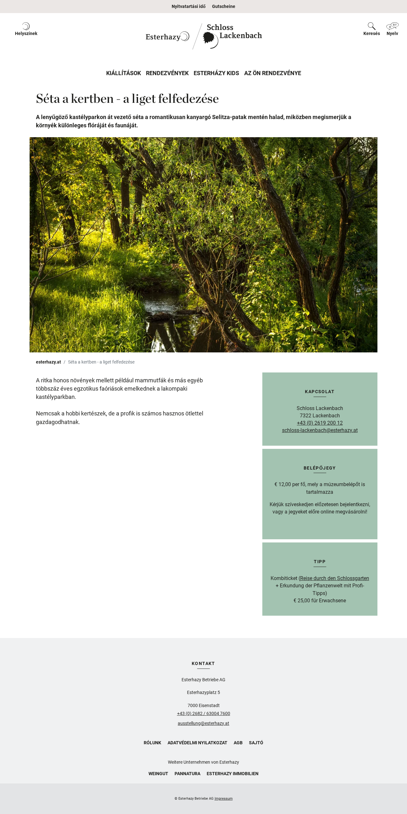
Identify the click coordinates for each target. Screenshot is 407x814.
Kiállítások (123, 73)
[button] (26, 36)
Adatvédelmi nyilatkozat (197, 742)
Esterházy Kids (216, 73)
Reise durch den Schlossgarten (334, 578)
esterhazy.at (48, 362)
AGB (238, 742)
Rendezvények (167, 73)
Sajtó (256, 742)
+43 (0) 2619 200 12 (320, 423)
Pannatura (187, 773)
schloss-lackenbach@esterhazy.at (320, 430)
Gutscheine (223, 6)
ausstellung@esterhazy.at (203, 723)
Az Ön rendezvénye (272, 73)
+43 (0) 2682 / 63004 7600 (203, 713)
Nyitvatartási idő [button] (189, 6)
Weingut (158, 773)
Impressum (224, 798)
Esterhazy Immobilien (233, 773)
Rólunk (152, 742)
